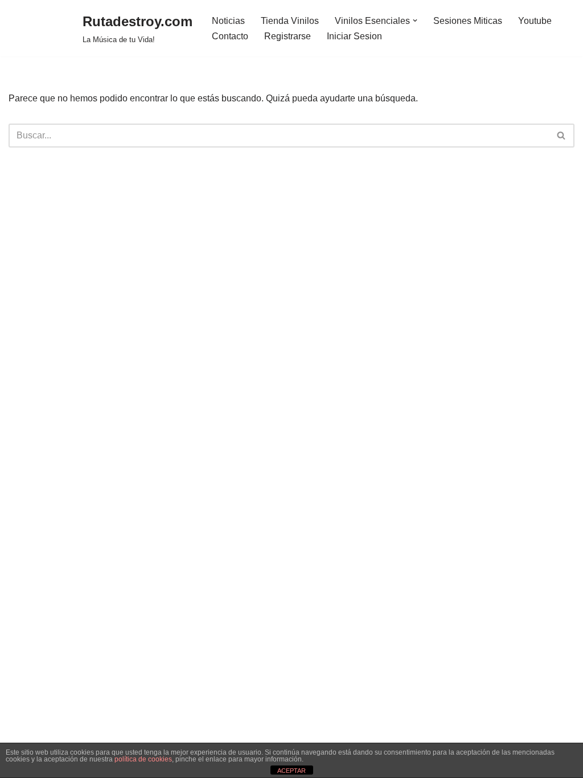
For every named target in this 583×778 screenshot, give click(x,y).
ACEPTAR (291, 770)
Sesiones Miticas (467, 21)
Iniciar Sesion (354, 36)
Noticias (228, 21)
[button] (415, 20)
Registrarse (287, 36)
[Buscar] (561, 136)
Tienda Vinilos (290, 21)
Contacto (230, 36)
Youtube (535, 21)
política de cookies (143, 759)
